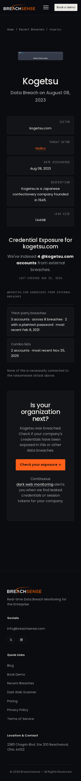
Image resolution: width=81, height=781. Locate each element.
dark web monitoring (34, 484)
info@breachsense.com (26, 628)
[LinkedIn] (21, 640)
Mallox (41, 148)
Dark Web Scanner (21, 692)
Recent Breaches (31, 29)
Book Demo (16, 674)
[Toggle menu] (45, 7)
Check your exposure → (40, 464)
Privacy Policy (17, 710)
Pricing (12, 701)
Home (10, 29)
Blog (10, 665)
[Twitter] (11, 640)
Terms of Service (20, 719)
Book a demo (66, 7)
